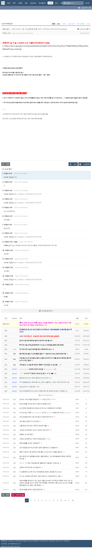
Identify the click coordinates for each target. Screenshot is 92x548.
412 (46, 325)
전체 (53, 24)
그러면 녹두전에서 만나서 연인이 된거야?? (34, 430)
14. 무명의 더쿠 (7, 284)
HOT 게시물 (20, 495)
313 (38, 386)
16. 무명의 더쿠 (7, 302)
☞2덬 (6, 297)
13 (49, 439)
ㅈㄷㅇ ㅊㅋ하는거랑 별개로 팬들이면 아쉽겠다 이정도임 (39, 463)
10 (61, 500)
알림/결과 (71, 24)
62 (66, 391)
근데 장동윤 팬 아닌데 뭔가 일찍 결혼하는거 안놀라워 (38, 447)
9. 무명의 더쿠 (7, 242)
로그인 (87, 3)
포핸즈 (21, 434)
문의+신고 (59, 541)
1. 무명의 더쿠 (7, 173)
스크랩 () (86, 164)
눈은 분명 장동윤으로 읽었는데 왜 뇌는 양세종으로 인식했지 (40, 408)
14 (60, 364)
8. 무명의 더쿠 (7, 233)
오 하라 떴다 (29, 434)
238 (68, 382)
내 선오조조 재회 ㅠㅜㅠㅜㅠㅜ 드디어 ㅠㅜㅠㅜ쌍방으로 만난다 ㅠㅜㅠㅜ (45, 412)
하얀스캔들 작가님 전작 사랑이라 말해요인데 (35, 404)
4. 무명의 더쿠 (7, 199)
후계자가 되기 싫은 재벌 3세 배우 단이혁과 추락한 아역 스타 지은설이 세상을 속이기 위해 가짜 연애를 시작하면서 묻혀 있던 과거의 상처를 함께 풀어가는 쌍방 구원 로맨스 (45, 483)
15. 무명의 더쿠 (7, 293)
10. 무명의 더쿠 (7, 250)
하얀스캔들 (23, 443)
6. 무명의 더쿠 (7, 216)
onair (88, 24)
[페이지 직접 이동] (65, 500)
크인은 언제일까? (34, 443)
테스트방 (52, 541)
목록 (7, 164)
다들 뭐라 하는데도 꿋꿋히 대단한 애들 (33, 426)
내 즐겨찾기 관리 (85, 8)
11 (51, 378)
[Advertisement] (46, 16)
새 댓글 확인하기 (47, 311)
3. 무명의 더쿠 (7, 190)
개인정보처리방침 (21, 541)
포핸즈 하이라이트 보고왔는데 (30, 467)
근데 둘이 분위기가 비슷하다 (29, 421)
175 (55, 373)
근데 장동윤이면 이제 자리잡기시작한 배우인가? (36, 417)
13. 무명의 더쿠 (7, 276)
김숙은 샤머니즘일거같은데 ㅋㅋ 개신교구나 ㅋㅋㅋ (37, 399)
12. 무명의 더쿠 (7, 267)
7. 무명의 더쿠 (7, 225)
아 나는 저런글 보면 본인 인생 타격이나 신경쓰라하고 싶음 (40, 476)
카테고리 (6, 24)
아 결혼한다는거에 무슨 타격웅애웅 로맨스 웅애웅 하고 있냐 (40, 472)
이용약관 (11, 541)
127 (55, 369)
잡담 (58, 24)
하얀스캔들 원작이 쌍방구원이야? (31, 489)
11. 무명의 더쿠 (7, 259)
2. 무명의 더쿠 (7, 182)
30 (53, 349)
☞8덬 (6, 245)
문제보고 (67, 541)
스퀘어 (64, 24)
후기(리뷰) (80, 24)
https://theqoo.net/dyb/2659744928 (22, 33)
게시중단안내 (43, 541)
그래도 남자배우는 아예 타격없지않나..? (33, 439)
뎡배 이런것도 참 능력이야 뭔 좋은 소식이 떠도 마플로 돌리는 (41, 452)
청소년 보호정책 (33, 541)
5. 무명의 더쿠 (7, 207)
